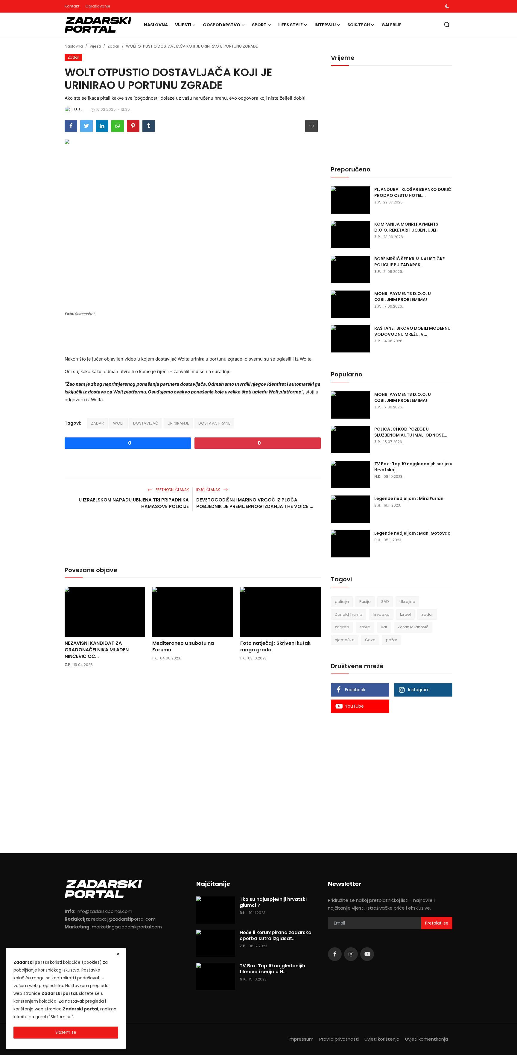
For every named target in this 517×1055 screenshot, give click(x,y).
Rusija (365, 601)
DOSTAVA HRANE (214, 423)
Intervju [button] (325, 25)
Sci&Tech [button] (358, 25)
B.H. (377, 505)
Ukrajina (407, 601)
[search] (446, 24)
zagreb (342, 627)
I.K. (155, 658)
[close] (118, 954)
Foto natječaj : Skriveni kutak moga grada (275, 646)
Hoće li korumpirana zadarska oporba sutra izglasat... (275, 936)
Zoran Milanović (413, 627)
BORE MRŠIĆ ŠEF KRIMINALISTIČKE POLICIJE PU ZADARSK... (409, 262)
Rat (384, 627)
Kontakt (72, 6)
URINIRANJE (178, 423)
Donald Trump (348, 614)
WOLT (118, 423)
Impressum (301, 1039)
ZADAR (97, 423)
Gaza (370, 640)
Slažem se (65, 1032)
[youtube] (367, 954)
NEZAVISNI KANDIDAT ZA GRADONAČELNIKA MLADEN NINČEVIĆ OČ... (97, 650)
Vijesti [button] (183, 25)
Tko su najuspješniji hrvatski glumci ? (273, 902)
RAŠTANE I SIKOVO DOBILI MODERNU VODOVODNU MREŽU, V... (412, 331)
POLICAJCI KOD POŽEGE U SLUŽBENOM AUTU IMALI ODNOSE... (410, 432)
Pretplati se (436, 923)
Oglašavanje (97, 6)
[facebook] (335, 954)
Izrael (405, 614)
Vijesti (95, 46)
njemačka (345, 640)
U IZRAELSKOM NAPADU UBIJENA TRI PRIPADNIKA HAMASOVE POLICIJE (134, 503)
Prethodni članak (172, 489)
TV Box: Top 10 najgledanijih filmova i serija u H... (272, 969)
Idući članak (208, 489)
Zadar (113, 46)
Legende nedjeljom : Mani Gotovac (412, 533)
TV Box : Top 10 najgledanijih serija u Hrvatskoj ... (413, 467)
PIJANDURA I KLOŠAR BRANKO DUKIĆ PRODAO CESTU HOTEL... (412, 192)
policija (342, 601)
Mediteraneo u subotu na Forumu (183, 646)
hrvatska (381, 614)
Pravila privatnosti (339, 1039)
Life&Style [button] (290, 25)
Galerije (391, 25)
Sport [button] (259, 25)
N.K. (377, 476)
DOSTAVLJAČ (145, 423)
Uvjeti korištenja (381, 1039)
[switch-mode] (447, 6)
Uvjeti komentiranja (426, 1039)
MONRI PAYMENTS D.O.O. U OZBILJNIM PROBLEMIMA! (402, 296)
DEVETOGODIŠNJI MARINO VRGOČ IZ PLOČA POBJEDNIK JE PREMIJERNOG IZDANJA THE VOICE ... (254, 503)
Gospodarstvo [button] (221, 25)
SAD (385, 601)
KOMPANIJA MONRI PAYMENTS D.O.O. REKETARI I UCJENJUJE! (406, 227)
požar (391, 640)
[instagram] (351, 954)
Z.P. (68, 664)
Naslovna (156, 25)
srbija (365, 627)
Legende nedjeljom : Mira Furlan (408, 498)
